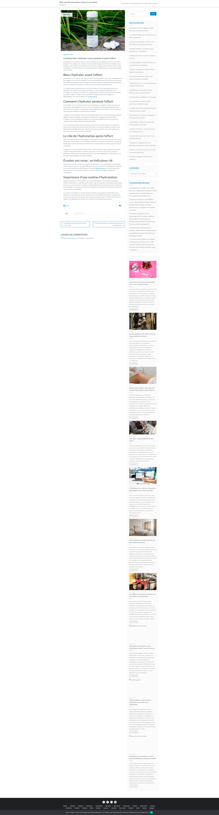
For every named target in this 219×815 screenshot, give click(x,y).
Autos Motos (99, 806)
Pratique (132, 331)
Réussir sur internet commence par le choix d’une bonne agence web (142, 151)
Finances (152, 806)
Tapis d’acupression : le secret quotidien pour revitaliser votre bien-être (142, 84)
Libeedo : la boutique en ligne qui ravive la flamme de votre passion (142, 71)
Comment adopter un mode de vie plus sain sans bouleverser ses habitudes (142, 64)
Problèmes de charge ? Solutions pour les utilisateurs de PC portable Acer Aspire (142, 207)
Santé (137, 808)
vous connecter (71, 238)
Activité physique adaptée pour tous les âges (143, 97)
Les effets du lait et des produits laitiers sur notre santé (74, 224)
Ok (151, 812)
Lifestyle (84, 808)
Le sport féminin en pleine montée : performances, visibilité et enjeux (140, 103)
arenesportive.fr (92, 96)
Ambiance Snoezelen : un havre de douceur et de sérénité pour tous (142, 130)
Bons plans (117, 806)
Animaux (72, 806)
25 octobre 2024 (68, 54)
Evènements (143, 806)
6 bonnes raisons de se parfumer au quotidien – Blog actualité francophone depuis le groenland (142, 230)
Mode (131, 385)
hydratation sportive (79, 213)
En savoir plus (133, 309)
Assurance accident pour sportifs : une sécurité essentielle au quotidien (141, 78)
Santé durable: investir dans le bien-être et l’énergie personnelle (142, 137)
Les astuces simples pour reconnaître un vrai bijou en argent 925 (142, 36)
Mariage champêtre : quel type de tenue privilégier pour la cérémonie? (141, 50)
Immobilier (69, 808)
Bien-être (132, 279)
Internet (132, 486)
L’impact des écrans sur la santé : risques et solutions (142, 57)
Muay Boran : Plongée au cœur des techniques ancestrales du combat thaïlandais (142, 144)
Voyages (152, 808)
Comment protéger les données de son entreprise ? (141, 158)
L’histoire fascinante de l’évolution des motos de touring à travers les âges (142, 109)
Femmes (105, 808)
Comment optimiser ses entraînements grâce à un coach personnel (109, 224)
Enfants (135, 806)
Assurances (89, 806)
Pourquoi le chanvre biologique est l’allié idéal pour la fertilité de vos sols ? (141, 29)
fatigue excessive (100, 168)
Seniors (144, 808)
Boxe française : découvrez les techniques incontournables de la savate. (141, 123)
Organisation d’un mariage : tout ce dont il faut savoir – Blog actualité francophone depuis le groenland (142, 190)
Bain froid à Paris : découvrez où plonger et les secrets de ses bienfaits (142, 116)
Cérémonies (126, 806)
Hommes (113, 808)
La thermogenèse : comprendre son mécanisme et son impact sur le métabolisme (140, 702)
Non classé (122, 808)
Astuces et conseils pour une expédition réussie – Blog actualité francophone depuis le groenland (142, 202)
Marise (67, 206)
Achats (65, 806)
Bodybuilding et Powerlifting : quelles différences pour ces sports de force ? (140, 91)
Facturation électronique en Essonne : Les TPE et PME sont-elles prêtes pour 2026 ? (141, 43)
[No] (217, 812)
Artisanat (80, 806)
